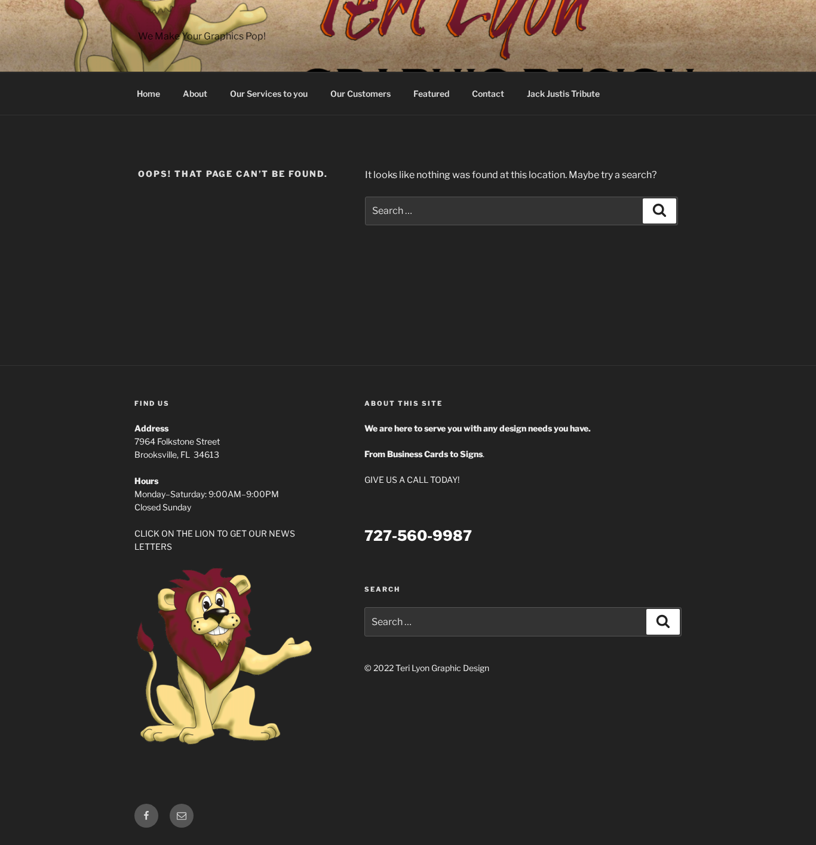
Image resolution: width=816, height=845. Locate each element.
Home (148, 93)
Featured (431, 93)
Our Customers (360, 93)
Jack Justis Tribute (563, 93)
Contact (488, 93)
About (195, 93)
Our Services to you (269, 93)
